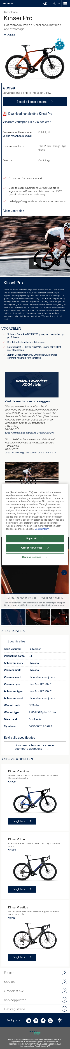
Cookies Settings (31, 557)
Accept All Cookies (32, 548)
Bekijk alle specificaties (19, 737)
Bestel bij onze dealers (31, 101)
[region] (35, 524)
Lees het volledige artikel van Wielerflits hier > (30, 452)
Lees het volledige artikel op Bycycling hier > (29, 432)
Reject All (31, 538)
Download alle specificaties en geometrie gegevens (35, 746)
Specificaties (16, 641)
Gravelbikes (11, 12)
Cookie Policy (42, 529)
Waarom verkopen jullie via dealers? (27, 121)
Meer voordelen (13, 210)
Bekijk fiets (19, 821)
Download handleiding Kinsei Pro (30, 113)
